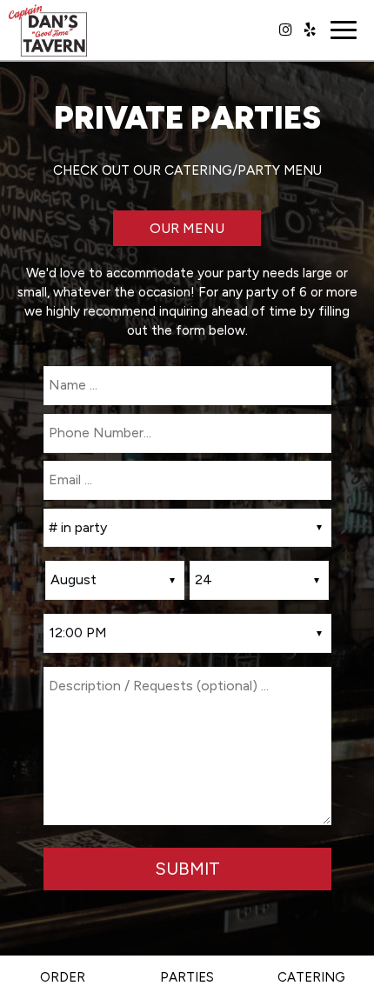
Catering (311, 977)
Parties (187, 977)
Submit (187, 868)
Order (62, 977)
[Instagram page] (285, 29)
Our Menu (187, 228)
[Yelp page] (309, 29)
